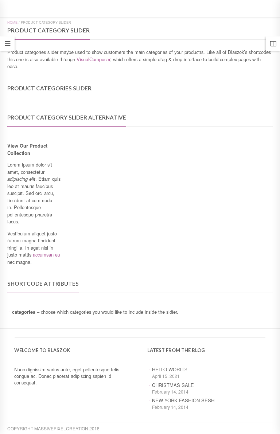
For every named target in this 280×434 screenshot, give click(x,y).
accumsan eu (46, 254)
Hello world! (169, 369)
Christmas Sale (173, 385)
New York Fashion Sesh (183, 400)
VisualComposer (93, 59)
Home (12, 22)
